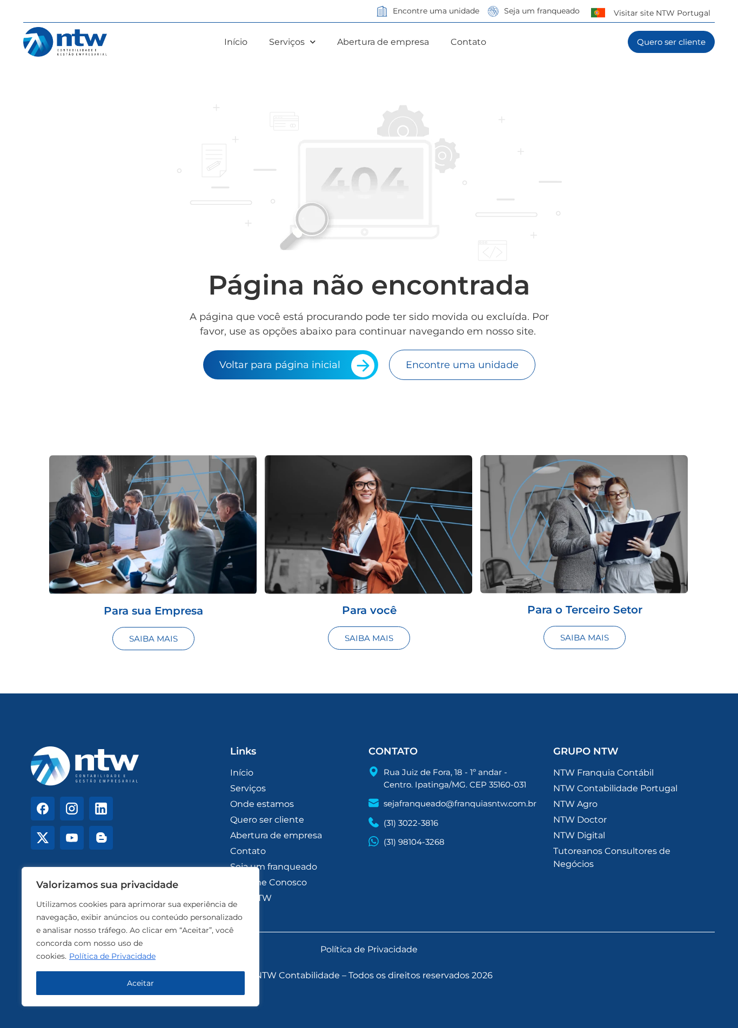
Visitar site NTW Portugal (662, 13)
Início (235, 42)
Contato (468, 42)
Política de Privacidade (112, 956)
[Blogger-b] (101, 838)
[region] (140, 936)
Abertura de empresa (383, 42)
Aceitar (140, 983)
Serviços (287, 42)
